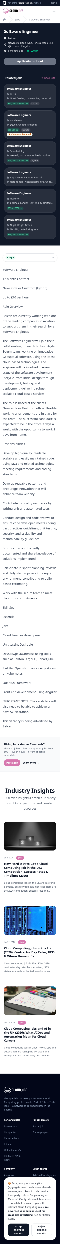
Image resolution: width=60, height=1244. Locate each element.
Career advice (11, 1138)
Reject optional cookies (41, 1230)
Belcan (12, 38)
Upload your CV (12, 1150)
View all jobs (48, 77)
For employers (40, 1132)
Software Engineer (39, 19)
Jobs (17, 19)
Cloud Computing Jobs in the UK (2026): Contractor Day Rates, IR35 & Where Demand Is (29, 952)
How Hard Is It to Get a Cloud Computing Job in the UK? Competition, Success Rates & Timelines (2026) (26, 870)
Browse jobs (11, 1126)
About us (9, 1175)
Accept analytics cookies (19, 1230)
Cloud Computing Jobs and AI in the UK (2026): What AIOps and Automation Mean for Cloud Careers (27, 1034)
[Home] (4, 19)
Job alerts (9, 1144)
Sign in (54, 3)
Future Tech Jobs (26, 3)
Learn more (31, 762)
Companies (10, 1132)
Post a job (12, 762)
